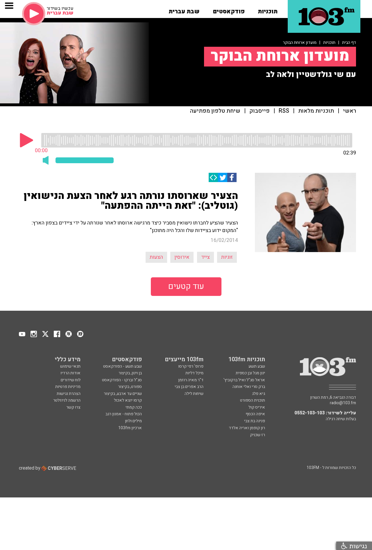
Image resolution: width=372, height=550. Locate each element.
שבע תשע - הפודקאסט (122, 366)
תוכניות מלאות (316, 111)
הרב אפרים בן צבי (189, 386)
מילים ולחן (133, 421)
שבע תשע (256, 366)
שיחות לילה (194, 393)
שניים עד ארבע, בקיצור (123, 393)
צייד (205, 257)
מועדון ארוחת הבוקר (299, 42)
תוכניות (329, 42)
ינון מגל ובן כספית (250, 373)
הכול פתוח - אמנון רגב (123, 414)
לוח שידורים (71, 380)
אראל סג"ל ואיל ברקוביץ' (244, 380)
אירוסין (181, 257)
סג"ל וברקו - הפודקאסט (122, 380)
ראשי (349, 111)
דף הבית (349, 42)
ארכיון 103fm (130, 428)
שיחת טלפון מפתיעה (215, 111)
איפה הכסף (255, 414)
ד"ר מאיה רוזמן (190, 380)
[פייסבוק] (232, 177)
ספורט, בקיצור (130, 386)
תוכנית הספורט (252, 400)
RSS (284, 111)
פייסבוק (259, 111)
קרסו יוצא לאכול (128, 400)
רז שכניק (257, 435)
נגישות (357, 545)
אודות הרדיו (70, 373)
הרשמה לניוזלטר (67, 400)
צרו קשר (73, 407)
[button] (268, 9)
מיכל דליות (194, 373)
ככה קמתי (134, 407)
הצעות (156, 257)
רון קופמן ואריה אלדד (247, 428)
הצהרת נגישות (69, 393)
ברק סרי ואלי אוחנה (249, 386)
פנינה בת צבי (254, 421)
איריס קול (256, 407)
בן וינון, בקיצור (130, 373)
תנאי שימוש (70, 366)
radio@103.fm (343, 403)
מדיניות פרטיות (68, 386)
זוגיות (227, 257)
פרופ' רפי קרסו (190, 366)
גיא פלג (258, 393)
